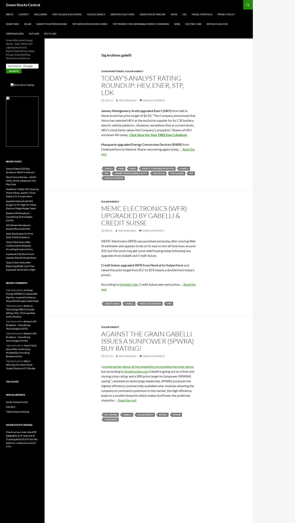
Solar (27, 24)
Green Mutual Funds (122, 14)
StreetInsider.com (136, 371)
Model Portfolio (202, 14)
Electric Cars (193, 24)
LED (184, 14)
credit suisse (112, 303)
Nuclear (34, 33)
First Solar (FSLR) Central (67, 14)
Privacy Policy (226, 14)
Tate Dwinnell (128, 100)
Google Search (96, 14)
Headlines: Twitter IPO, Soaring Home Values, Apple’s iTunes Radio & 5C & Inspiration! (22, 193)
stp (191, 173)
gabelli (184, 168)
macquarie (177, 173)
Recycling (50, 33)
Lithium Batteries (112, 71)
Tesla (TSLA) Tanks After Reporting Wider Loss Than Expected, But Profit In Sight (20, 266)
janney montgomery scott (131, 173)
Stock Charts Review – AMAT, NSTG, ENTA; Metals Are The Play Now (21, 181)
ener (121, 168)
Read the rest (127, 400)
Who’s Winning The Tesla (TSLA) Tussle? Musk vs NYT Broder (21, 365)
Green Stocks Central (23, 5)
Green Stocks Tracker (152, 14)
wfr (169, 303)
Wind (177, 24)
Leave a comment (154, 100)
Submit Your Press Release (51, 24)
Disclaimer (40, 14)
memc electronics (150, 303)
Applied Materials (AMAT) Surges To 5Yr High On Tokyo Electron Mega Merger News (21, 205)
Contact (24, 14)
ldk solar (159, 173)
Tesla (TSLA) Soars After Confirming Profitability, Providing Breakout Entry (19, 246)
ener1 (133, 168)
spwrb (177, 414)
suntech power (114, 178)
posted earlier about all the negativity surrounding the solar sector (148, 366)
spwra (163, 414)
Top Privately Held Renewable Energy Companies (141, 24)
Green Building (15, 33)
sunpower (111, 419)
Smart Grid (12, 24)
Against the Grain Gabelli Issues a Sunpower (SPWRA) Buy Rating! (147, 341)
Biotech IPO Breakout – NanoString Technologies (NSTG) (19, 217)
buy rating (111, 414)
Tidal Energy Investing (17, 411)
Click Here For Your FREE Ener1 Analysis (158, 135)
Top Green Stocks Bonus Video (90, 24)
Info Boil (10, 406)
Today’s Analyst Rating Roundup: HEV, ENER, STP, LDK (142, 85)
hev (107, 173)
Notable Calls (128, 284)
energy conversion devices (158, 168)
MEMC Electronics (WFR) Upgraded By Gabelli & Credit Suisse (144, 215)
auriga (109, 168)
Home (174, 14)
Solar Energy (134, 71)
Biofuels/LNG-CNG (217, 24)
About (9, 14)
